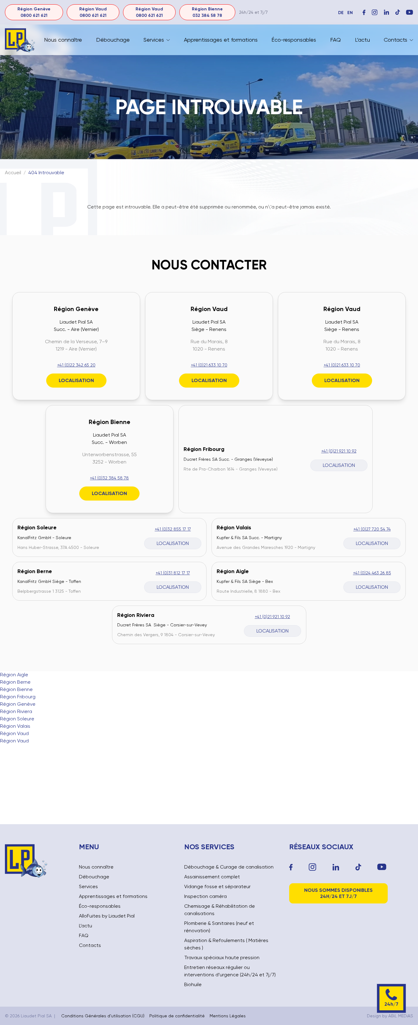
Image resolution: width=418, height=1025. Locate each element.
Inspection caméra (205, 896)
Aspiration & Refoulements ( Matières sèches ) (226, 944)
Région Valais (234, 527)
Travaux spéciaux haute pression (221, 957)
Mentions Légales (228, 1015)
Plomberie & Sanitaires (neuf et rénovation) (219, 926)
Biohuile (193, 984)
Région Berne (34, 571)
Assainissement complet (212, 877)
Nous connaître (63, 39)
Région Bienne (109, 422)
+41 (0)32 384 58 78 (109, 477)
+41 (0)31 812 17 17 (173, 572)
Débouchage (113, 39)
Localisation (76, 380)
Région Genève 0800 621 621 (33, 12)
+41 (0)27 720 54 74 (372, 529)
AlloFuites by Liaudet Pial (107, 916)
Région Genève (76, 309)
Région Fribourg (204, 449)
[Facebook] (364, 12)
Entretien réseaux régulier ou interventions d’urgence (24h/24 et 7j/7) (230, 971)
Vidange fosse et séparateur (217, 886)
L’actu (362, 39)
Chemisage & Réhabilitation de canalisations (219, 909)
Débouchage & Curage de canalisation (229, 867)
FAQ (335, 39)
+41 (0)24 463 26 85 (372, 572)
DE (341, 12)
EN (350, 12)
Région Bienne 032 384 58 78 (207, 12)
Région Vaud (209, 309)
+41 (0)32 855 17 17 (173, 529)
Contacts (395, 39)
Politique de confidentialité (177, 1015)
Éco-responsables (293, 39)
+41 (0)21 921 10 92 (338, 451)
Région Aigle (233, 571)
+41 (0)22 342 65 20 (76, 364)
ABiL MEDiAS (400, 1015)
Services (154, 39)
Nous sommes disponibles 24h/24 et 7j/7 (338, 893)
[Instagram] (375, 12)
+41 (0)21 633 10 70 (209, 364)
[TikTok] (358, 867)
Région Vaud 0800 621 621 (93, 12)
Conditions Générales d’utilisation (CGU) (102, 1015)
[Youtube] (381, 867)
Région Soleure (37, 527)
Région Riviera (135, 615)
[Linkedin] (335, 867)
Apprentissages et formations (221, 39)
